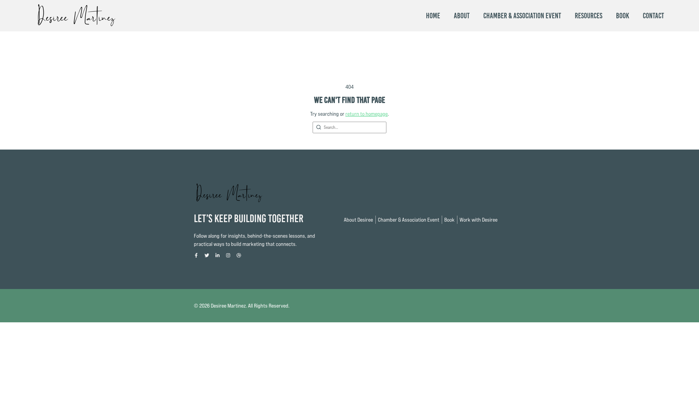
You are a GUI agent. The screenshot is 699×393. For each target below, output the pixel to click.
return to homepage (366, 114)
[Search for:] (349, 127)
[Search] (319, 128)
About (462, 16)
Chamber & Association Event (522, 16)
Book (622, 16)
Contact (653, 16)
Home (433, 16)
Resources (588, 16)
